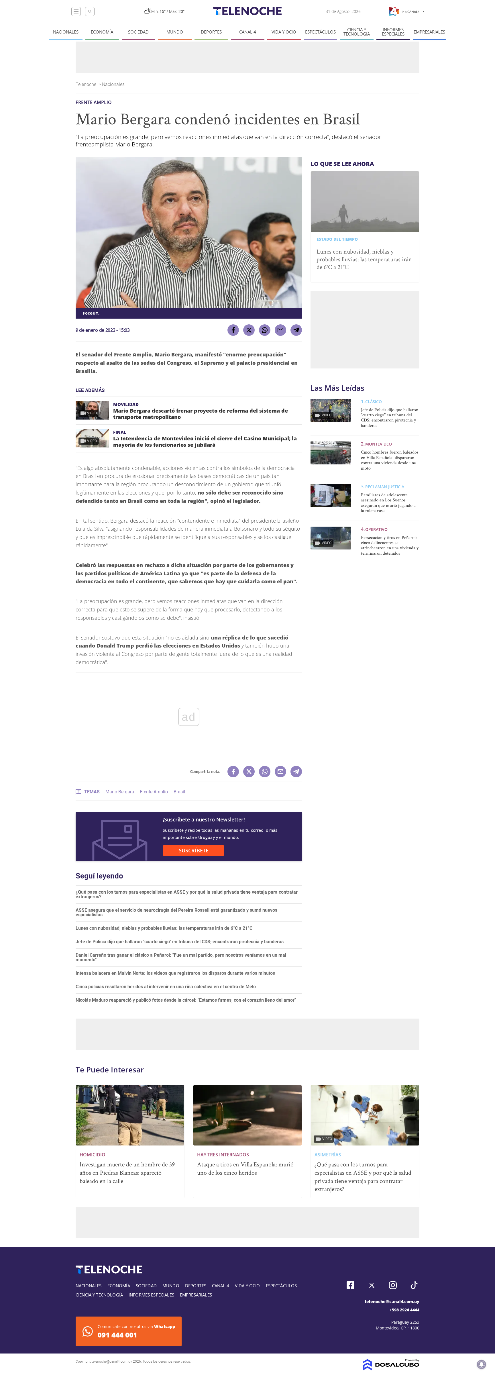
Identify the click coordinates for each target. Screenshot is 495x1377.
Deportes (211, 32)
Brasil (179, 792)
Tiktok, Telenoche (414, 1285)
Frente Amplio (154, 792)
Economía (102, 32)
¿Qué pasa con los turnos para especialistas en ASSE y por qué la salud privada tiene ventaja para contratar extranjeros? (187, 894)
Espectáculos (320, 32)
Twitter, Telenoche (372, 1285)
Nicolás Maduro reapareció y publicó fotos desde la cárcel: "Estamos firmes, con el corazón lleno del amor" (186, 1000)
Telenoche (86, 84)
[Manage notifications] (481, 1364)
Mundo (174, 32)
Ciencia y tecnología (356, 32)
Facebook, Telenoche (350, 1285)
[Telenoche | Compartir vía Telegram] (296, 330)
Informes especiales (393, 32)
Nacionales (65, 32)
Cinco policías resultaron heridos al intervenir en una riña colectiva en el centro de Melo (166, 986)
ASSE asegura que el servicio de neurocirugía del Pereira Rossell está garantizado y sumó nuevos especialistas (176, 912)
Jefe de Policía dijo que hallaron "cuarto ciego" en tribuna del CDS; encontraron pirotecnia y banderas (180, 941)
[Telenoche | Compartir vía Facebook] (233, 330)
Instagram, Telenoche (393, 1285)
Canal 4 (247, 32)
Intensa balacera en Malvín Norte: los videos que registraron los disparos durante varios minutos (175, 973)
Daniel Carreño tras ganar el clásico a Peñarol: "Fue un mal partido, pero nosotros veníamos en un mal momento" (181, 957)
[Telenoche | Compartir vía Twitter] (249, 330)
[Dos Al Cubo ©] (391, 1369)
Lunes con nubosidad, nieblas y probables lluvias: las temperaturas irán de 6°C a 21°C (164, 928)
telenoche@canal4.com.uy (392, 1301)
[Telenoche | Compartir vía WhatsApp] (264, 330)
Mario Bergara (119, 792)
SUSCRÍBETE (194, 850)
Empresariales (429, 32)
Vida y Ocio (284, 32)
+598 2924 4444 (404, 1310)
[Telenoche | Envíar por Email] (280, 330)
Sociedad (138, 32)
